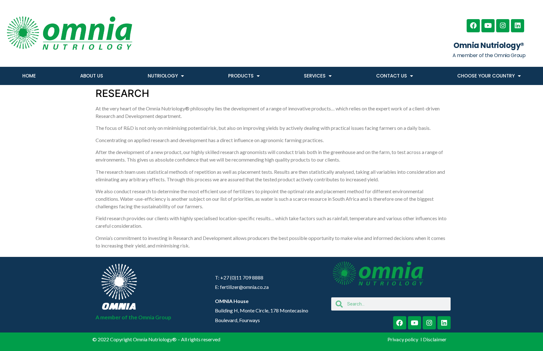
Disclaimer (435, 339)
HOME (29, 75)
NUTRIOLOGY (163, 75)
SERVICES (315, 75)
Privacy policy (403, 339)
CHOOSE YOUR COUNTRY (486, 75)
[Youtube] (488, 25)
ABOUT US (91, 75)
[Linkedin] (517, 25)
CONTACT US (391, 75)
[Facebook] (473, 25)
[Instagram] (502, 25)
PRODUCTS (241, 75)
